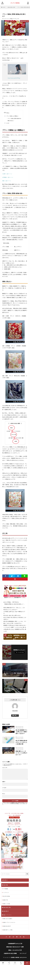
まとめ (7, 123)
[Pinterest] (15, 579)
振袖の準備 (5, 885)
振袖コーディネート (7, 914)
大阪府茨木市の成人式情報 (10, 953)
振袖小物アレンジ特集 (7, 929)
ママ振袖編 (5, 888)
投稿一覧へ (14, 715)
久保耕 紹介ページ (7, 173)
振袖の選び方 (6, 911)
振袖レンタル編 (6, 903)
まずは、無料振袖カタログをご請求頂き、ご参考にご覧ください (14, 637)
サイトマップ (23, 953)
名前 (3, 781)
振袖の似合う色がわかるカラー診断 (15, 946)
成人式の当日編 (6, 896)
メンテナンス (6, 892)
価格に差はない (10, 120)
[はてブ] (18, 576)
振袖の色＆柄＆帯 (7, 926)
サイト (3, 793)
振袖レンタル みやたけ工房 (15, 950)
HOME (3, 7)
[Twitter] (12, 576)
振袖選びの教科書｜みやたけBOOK (19, 957)
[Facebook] (5, 576)
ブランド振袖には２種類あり (11, 116)
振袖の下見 (5, 900)
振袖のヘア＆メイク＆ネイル (9, 922)
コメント (4, 767)
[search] (27, 873)
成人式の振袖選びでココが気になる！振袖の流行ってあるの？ (21, 731)
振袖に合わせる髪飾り (7, 918)
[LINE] (24, 576)
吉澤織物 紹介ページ (7, 177)
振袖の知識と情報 (11, 7)
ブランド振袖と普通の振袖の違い (14, 118)
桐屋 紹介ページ (6, 180)
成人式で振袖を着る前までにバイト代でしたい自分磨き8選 (21, 742)
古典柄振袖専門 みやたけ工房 (15, 943)
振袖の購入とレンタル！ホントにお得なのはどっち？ (21, 752)
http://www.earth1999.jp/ (14, 78)
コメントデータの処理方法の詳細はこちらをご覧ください (14, 804)
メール (4, 787)
